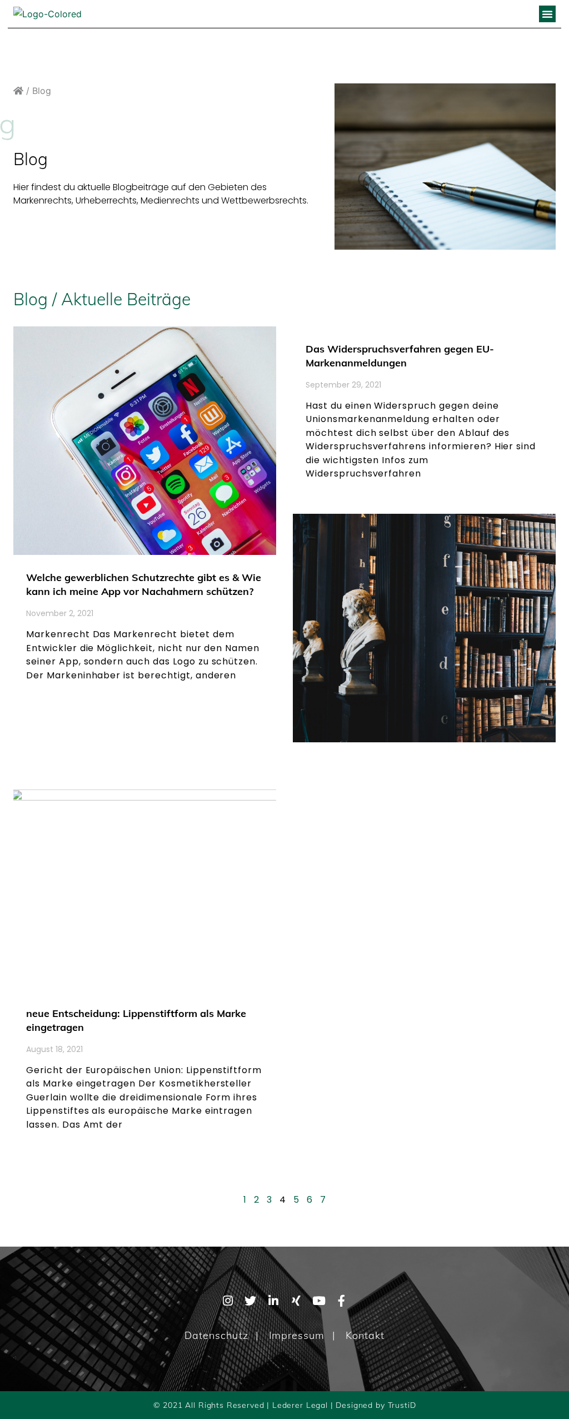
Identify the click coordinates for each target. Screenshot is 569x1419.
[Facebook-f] (341, 1301)
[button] (547, 14)
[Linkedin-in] (273, 1301)
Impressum (297, 1335)
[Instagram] (227, 1301)
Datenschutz (216, 1335)
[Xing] (296, 1301)
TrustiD (402, 1405)
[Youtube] (319, 1301)
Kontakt (365, 1335)
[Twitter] (250, 1301)
